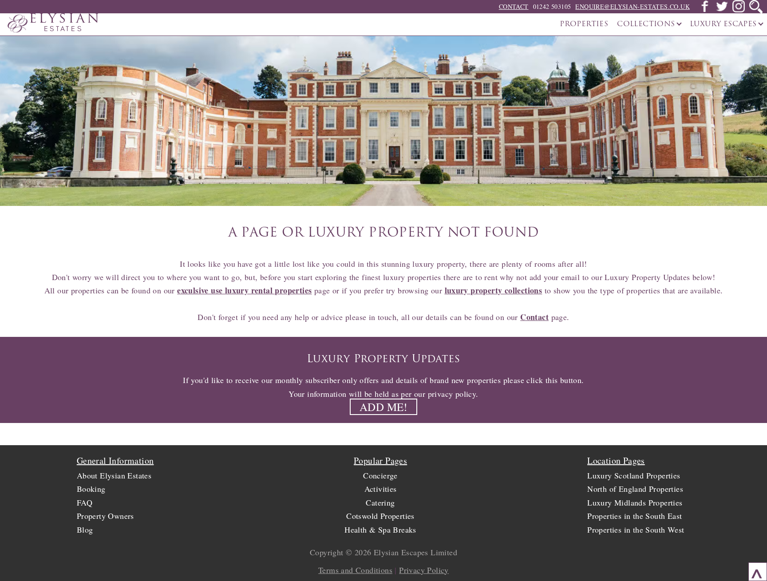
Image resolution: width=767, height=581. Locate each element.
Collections (647, 24)
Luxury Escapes (724, 24)
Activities (380, 488)
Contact (514, 6)
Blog (85, 529)
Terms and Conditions (355, 570)
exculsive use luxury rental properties (244, 290)
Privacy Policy (424, 570)
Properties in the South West (635, 529)
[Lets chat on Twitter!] (722, 10)
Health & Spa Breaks (380, 529)
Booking (91, 488)
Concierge (380, 475)
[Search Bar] (756, 6)
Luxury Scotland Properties (633, 475)
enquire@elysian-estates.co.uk (632, 6)
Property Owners (105, 515)
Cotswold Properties (380, 515)
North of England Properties (635, 488)
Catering (380, 502)
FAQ (84, 502)
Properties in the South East (634, 515)
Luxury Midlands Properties (634, 502)
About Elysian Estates (114, 475)
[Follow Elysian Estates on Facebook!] (705, 10)
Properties (584, 24)
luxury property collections (493, 290)
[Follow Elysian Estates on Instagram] (738, 10)
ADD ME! (383, 406)
